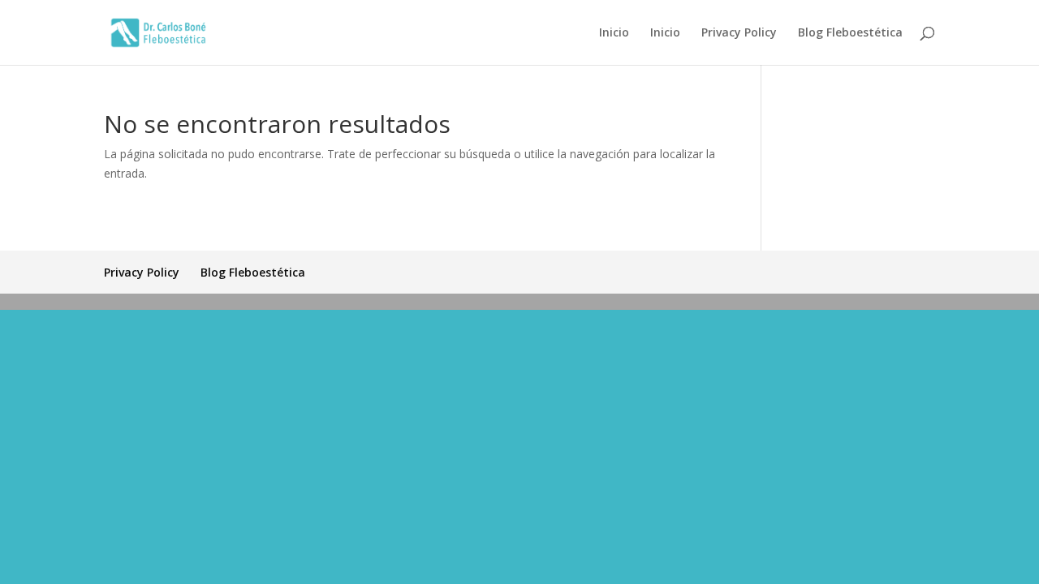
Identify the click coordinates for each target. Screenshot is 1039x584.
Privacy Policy (739, 33)
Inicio (614, 33)
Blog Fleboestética (850, 33)
